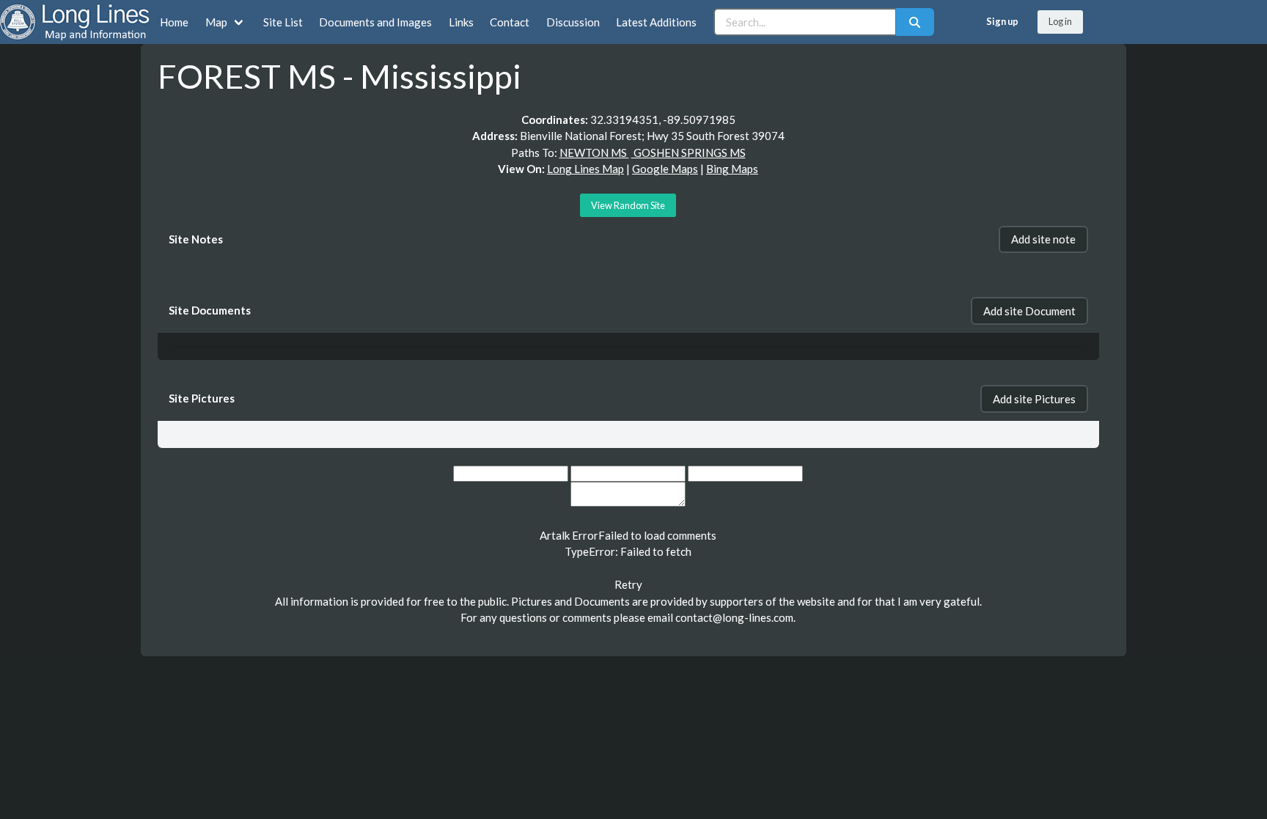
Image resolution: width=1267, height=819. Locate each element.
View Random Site (628, 205)
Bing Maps (732, 168)
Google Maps (665, 168)
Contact (509, 22)
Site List (283, 22)
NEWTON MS (594, 152)
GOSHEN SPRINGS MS (688, 152)
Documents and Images (375, 22)
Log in (1060, 21)
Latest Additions (656, 22)
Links (461, 22)
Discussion (573, 22)
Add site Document (1029, 310)
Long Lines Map (585, 168)
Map (216, 22)
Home (174, 22)
